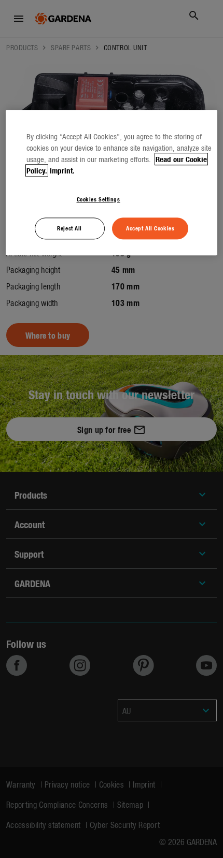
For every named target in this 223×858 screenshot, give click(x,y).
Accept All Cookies (150, 228)
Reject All (69, 228)
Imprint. (62, 170)
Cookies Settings (98, 199)
